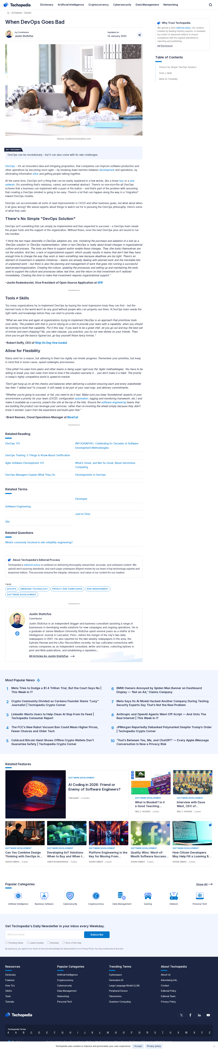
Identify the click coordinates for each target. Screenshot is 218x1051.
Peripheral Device (118, 991)
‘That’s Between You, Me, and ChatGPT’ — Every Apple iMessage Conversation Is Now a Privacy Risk (163, 742)
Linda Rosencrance (57, 862)
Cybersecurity (64, 986)
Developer (81, 499)
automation (81, 398)
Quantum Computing (120, 1002)
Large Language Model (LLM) (124, 986)
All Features (17, 13)
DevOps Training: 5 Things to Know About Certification (37, 455)
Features (10, 980)
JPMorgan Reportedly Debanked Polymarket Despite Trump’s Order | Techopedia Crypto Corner (164, 729)
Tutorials (9, 1002)
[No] (214, 1046)
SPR (100, 282)
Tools (8, 996)
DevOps (27, 13)
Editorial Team (168, 996)
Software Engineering (18, 506)
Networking (63, 996)
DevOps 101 (12, 443)
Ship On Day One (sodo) (51, 342)
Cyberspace (115, 975)
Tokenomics (115, 996)
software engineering (113, 402)
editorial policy (32, 565)
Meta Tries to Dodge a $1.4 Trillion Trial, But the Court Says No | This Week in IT (56, 690)
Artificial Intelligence (67, 975)
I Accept (138, 1046)
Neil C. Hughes (142, 811)
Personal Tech (64, 1002)
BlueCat (72, 417)
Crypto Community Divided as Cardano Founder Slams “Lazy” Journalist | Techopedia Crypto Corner (55, 703)
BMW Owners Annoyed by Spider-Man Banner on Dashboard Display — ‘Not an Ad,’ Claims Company (159, 690)
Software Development (21, 594)
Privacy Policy (168, 1002)
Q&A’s (8, 991)
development (106, 170)
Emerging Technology (34, 589)
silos (35, 174)
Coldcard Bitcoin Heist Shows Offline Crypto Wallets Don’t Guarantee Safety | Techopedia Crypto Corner (52, 742)
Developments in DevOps (90, 475)
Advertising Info (169, 980)
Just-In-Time (82, 514)
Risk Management (97, 589)
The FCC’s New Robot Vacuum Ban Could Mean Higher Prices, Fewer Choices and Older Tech (54, 729)
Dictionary (10, 975)
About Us (166, 975)
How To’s (10, 986)
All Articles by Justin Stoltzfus (48, 656)
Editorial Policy (168, 991)
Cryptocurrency (65, 980)
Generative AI (116, 980)
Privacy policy (154, 1046)
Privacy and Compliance (67, 589)
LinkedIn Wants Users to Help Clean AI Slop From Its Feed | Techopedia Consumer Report (52, 716)
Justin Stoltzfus (40, 614)
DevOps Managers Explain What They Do (30, 475)
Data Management (66, 991)
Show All (201, 884)
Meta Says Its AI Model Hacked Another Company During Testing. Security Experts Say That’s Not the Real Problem (163, 703)
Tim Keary (73, 798)
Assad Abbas (12, 862)
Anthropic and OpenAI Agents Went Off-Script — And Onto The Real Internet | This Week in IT (161, 716)
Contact (165, 986)
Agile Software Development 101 (24, 463)
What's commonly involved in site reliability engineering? (39, 542)
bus (121, 181)
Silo (7, 521)
